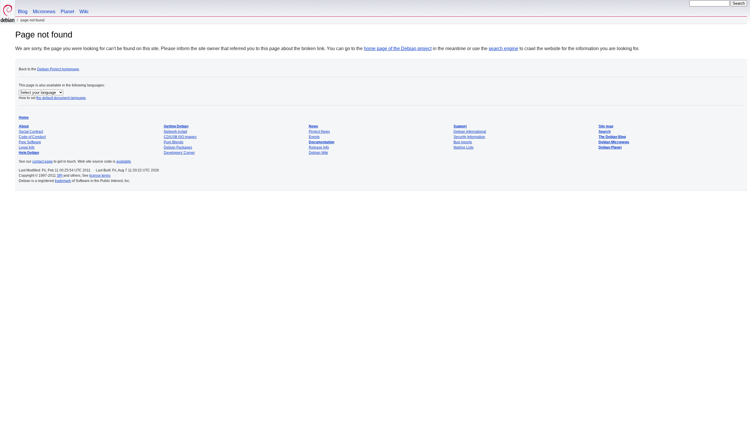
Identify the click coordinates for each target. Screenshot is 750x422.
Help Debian (29, 153)
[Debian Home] (7, 12)
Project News (319, 132)
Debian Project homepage (58, 69)
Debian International (470, 132)
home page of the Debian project (398, 48)
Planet (67, 11)
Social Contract (31, 132)
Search (605, 132)
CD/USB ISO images (180, 137)
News (313, 126)
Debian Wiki (318, 153)
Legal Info (27, 147)
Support (460, 126)
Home (24, 117)
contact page (42, 161)
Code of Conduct (32, 137)
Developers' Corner (179, 153)
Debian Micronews (614, 142)
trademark (63, 181)
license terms (99, 175)
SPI (59, 175)
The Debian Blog (612, 137)
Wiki (83, 11)
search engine (503, 48)
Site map (606, 126)
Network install (175, 132)
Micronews (44, 11)
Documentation (321, 142)
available (123, 161)
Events (314, 137)
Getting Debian (176, 126)
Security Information (469, 137)
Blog (23, 11)
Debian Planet (610, 147)
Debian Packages (178, 147)
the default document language (61, 98)
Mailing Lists (463, 147)
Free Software (30, 142)
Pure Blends (173, 142)
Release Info (319, 147)
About (24, 126)
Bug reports (463, 142)
